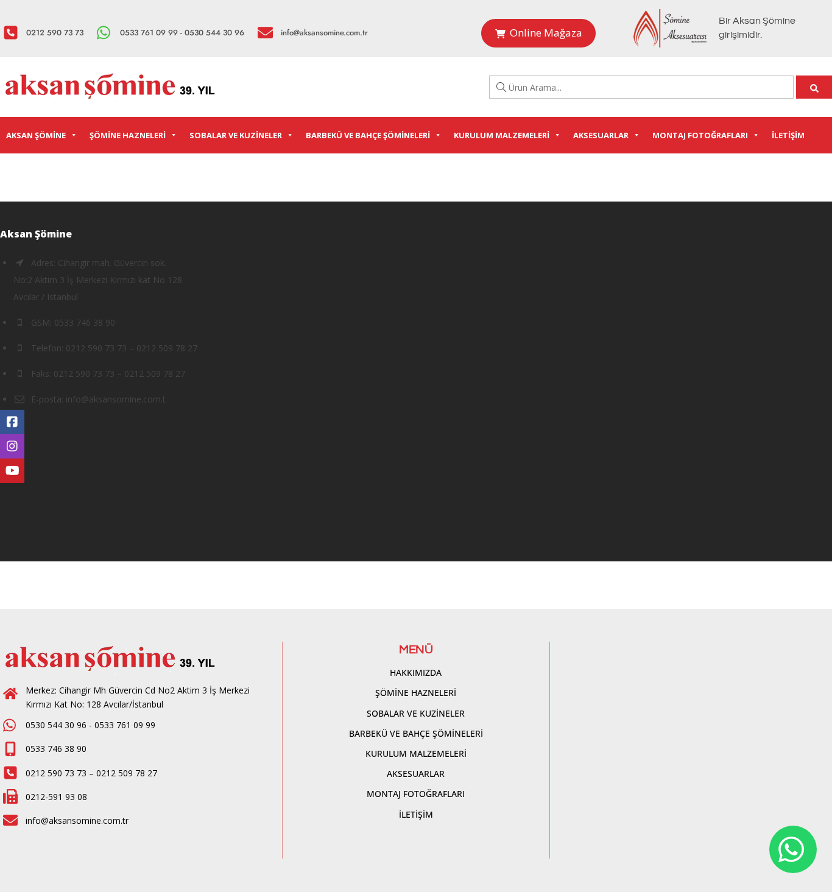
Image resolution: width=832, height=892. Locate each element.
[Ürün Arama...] (814, 87)
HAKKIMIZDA (416, 672)
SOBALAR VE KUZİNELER (235, 135)
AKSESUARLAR (601, 135)
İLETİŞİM (788, 135)
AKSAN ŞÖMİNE (36, 135)
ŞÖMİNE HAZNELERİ (128, 135)
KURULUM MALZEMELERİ (501, 135)
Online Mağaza (546, 33)
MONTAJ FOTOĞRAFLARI (700, 135)
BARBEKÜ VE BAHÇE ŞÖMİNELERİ (368, 135)
